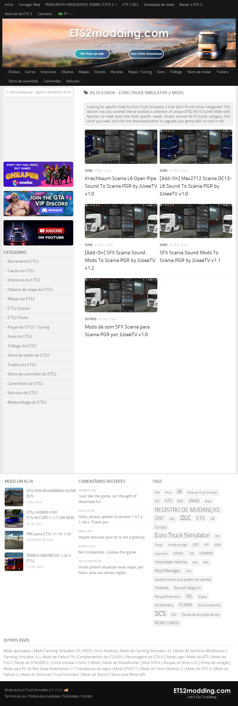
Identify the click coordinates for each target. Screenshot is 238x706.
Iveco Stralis (161, 553)
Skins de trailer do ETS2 (28, 355)
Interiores (48, 72)
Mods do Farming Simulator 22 (146, 650)
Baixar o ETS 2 (190, 4)
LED (191, 553)
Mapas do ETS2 (21, 298)
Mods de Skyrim (95, 674)
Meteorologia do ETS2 (27, 402)
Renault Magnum (187, 588)
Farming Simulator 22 (21, 656)
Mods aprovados (17, 650)
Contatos (45, 14)
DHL (172, 519)
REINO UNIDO (167, 622)
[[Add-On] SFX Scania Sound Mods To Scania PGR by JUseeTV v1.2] (121, 221)
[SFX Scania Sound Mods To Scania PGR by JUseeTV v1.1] (196, 221)
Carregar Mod (29, 4)
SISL (174, 614)
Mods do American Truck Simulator (50, 674)
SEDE (217, 545)
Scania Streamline (209, 605)
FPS (217, 536)
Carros (30, 72)
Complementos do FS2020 (100, 656)
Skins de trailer (199, 72)
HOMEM (206, 553)
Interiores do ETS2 (24, 280)
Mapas (84, 72)
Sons (161, 72)
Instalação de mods (159, 4)
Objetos (67, 72)
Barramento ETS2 (23, 261)
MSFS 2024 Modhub (100, 650)
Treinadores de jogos (93, 668)
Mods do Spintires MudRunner (200, 650)
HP (206, 545)
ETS (200, 518)
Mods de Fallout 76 (59, 656)
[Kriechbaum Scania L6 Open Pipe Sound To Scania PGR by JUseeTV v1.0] (121, 147)
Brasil (208, 501)
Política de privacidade (44, 696)
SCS (160, 613)
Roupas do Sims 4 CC (180, 662)
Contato (86, 696)
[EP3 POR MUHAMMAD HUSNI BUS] (14, 497)
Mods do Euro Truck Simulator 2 (28, 690)
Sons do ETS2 (20, 336)
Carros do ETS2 (21, 270)
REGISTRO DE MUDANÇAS (187, 509)
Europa (160, 527)
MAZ (195, 562)
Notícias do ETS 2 (18, 14)
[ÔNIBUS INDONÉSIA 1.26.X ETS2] (14, 561)
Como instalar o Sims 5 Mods (76, 662)
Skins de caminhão (23, 81)
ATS (168, 500)
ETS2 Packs (18, 317)
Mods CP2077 (126, 668)
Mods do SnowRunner (121, 662)
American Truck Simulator (202, 492)
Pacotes (117, 72)
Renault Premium (167, 597)
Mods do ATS (198, 656)
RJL (189, 596)
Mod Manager (167, 570)
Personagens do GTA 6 (144, 656)
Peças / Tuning (140, 72)
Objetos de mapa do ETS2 (30, 289)
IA (179, 491)
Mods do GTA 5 (198, 668)
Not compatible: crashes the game (107, 552)
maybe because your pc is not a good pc (112, 537)
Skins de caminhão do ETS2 (32, 374)
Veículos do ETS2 (23, 392)
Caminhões (52, 81)
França (158, 545)
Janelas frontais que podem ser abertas (183, 579)
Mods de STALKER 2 (32, 662)
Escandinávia (164, 605)
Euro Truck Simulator (182, 535)
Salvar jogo (175, 656)
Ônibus (14, 72)
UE (212, 518)
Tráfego (176, 72)
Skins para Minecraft (128, 674)
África (168, 492)
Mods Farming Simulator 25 (57, 650)
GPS (196, 545)
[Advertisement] (158, 373)
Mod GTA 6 (151, 662)
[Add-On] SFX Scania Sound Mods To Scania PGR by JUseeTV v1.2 (120, 260)
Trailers (222, 72)
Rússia (202, 597)
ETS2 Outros (19, 308)
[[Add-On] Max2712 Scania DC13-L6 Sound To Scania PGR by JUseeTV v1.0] (196, 147)
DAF (159, 518)
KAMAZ (178, 553)
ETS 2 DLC (130, 4)
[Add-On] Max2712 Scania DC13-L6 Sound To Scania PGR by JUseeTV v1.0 (196, 186)
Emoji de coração (215, 662)
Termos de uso (15, 696)
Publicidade (70, 696)
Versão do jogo (177, 545)
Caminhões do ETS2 (25, 383)
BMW (194, 500)
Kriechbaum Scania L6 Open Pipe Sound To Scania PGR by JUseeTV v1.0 (121, 186)
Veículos (72, 81)
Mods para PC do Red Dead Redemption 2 (38, 668)
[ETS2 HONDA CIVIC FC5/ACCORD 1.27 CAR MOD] (14, 518)
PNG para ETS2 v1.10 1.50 (48, 534)
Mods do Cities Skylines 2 (161, 668)
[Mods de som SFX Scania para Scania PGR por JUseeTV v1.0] (121, 295)
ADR (157, 492)
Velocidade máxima (171, 562)
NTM (188, 571)
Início (9, 4)
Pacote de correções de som (201, 615)
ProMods (161, 588)
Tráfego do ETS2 (22, 345)
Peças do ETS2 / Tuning (28, 327)
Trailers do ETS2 (22, 364)
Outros (99, 72)
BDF (180, 501)
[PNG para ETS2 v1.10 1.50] (14, 540)
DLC (185, 518)
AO (157, 501)
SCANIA (185, 604)
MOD (205, 562)
